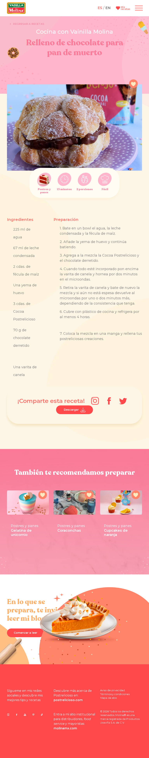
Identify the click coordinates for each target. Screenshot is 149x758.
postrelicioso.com (68, 700)
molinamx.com (65, 728)
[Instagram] (95, 400)
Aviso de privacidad (112, 690)
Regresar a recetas (28, 23)
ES (100, 8)
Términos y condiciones (115, 694)
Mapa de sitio (108, 697)
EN (108, 8)
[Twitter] (123, 400)
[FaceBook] (109, 401)
